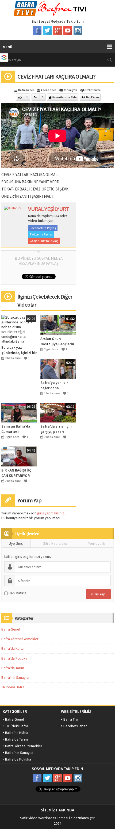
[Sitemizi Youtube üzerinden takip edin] (67, 30)
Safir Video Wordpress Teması (44, 817)
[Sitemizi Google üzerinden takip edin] (57, 30)
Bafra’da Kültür (17, 732)
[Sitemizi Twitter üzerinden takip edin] (47, 30)
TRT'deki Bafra (12, 687)
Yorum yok (70, 90)
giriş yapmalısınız (50, 513)
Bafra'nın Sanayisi (15, 677)
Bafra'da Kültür (13, 648)
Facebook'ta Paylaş (43, 228)
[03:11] (58, 412)
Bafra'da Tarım (12, 667)
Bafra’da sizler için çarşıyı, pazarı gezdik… (56, 429)
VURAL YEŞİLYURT (48, 209)
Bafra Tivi (70, 719)
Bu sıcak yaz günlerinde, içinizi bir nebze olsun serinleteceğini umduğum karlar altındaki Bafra (19, 350)
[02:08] (19, 329)
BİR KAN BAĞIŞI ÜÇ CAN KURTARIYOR (16, 473)
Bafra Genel (26, 90)
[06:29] (19, 412)
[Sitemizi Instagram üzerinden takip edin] (78, 30)
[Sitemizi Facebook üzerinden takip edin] (37, 30)
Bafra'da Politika (14, 658)
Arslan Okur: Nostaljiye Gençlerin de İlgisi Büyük (57, 341)
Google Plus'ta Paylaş (44, 241)
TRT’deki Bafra (16, 726)
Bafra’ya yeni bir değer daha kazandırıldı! (54, 385)
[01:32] (58, 324)
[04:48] (19, 456)
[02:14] (58, 368)
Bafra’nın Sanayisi (19, 752)
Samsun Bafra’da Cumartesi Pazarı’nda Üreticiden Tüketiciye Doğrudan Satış (18, 429)
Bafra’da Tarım (16, 739)
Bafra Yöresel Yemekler (20, 638)
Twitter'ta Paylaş (41, 234)
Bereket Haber (75, 726)
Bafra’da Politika (18, 759)
